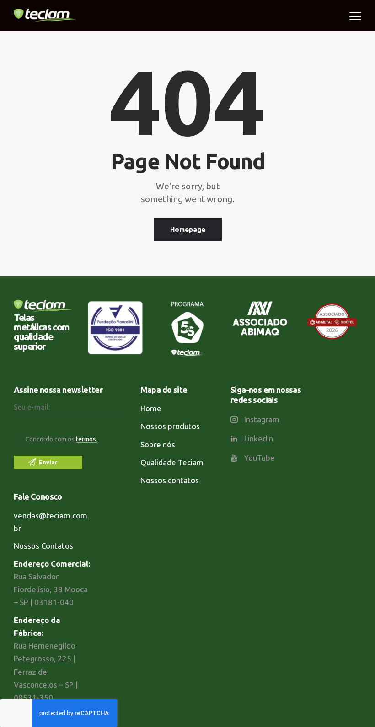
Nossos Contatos (43, 545)
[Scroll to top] (356, 672)
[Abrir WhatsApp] (352, 704)
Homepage (187, 229)
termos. (86, 439)
